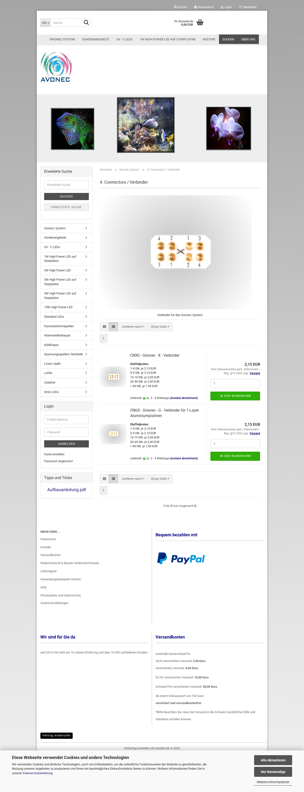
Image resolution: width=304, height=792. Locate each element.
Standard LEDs (54, 316)
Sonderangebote (95, 39)
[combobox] (133, 326)
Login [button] (227, 7)
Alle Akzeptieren (273, 760)
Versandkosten (50, 555)
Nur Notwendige (273, 772)
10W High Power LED (58, 307)
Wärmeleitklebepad (57, 335)
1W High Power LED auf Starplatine (168, 39)
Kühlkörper (51, 345)
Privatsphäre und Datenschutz (60, 595)
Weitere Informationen (273, 782)
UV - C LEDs (124, 39)
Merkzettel (249, 7)
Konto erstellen (54, 454)
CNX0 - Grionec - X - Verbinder (154, 355)
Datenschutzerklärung (37, 773)
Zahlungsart (48, 571)
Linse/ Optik (52, 363)
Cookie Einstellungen (54, 603)
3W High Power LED (57, 270)
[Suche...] (86, 23)
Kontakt (45, 547)
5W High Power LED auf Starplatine (60, 296)
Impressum (48, 539)
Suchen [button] (182, 7)
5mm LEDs (51, 392)
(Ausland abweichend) (184, 398)
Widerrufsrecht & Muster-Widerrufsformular (69, 563)
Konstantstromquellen (59, 326)
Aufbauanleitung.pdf (66, 489)
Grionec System (62, 39)
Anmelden (66, 444)
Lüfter (48, 373)
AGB (43, 587)
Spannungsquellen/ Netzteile (63, 354)
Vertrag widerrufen (57, 735)
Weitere (209, 39)
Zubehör (49, 382)
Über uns (248, 39)
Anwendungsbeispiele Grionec (60, 579)
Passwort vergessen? (58, 461)
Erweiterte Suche (66, 207)
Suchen (228, 39)
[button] (203, 7)
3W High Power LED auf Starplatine (60, 282)
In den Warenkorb (235, 396)
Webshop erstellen (136, 748)
